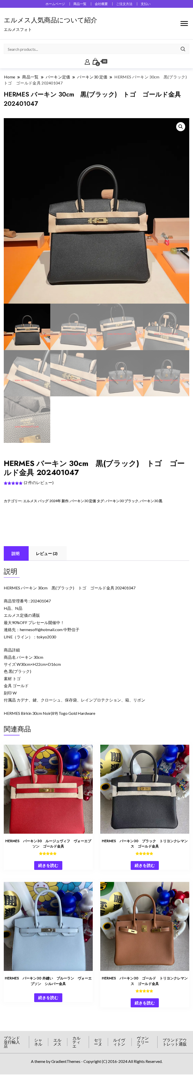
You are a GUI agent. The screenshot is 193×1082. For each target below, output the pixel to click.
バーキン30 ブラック (122, 501)
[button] (180, 126)
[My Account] (87, 61)
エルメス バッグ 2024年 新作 (46, 501)
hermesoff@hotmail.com (41, 629)
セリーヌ (98, 1042)
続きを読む (48, 865)
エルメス (57, 1042)
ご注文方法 (124, 4)
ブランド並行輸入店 (12, 1042)
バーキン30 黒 (151, 501)
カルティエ (76, 1042)
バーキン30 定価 (83, 501)
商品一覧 (79, 4)
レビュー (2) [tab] (47, 553)
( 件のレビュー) (39, 482)
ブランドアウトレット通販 (175, 1042)
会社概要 (101, 4)
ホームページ (55, 4)
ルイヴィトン (119, 1042)
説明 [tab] (16, 553)
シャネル (38, 1042)
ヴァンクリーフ (143, 1042)
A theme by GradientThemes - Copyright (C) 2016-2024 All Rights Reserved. (96, 1061)
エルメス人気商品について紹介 (50, 20)
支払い (146, 4)
